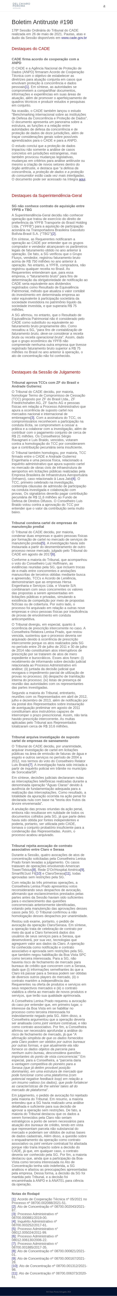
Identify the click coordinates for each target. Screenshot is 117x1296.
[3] (32, 418)
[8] (34, 870)
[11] (67, 873)
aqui (82, 179)
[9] (82, 870)
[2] (54, 234)
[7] (30, 765)
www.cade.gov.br (74, 38)
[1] (27, 87)
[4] (73, 479)
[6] (53, 554)
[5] (43, 543)
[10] (38, 873)
